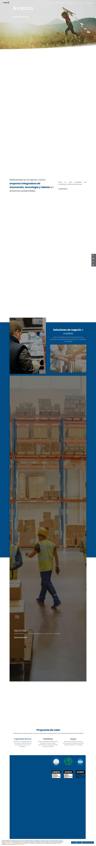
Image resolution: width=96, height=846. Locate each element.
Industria (51, 2)
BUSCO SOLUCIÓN (20, 637)
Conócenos (62, 189)
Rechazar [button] (79, 842)
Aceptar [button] (73, 842)
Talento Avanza (70, 2)
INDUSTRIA (20, 630)
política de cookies (10, 843)
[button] (93, 255)
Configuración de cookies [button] (88, 842)
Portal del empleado (89, 2)
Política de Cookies (20, 844)
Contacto (81, 2)
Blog (76, 2)
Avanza (23, 8)
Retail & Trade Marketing (60, 2)
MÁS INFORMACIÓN (21, 17)
